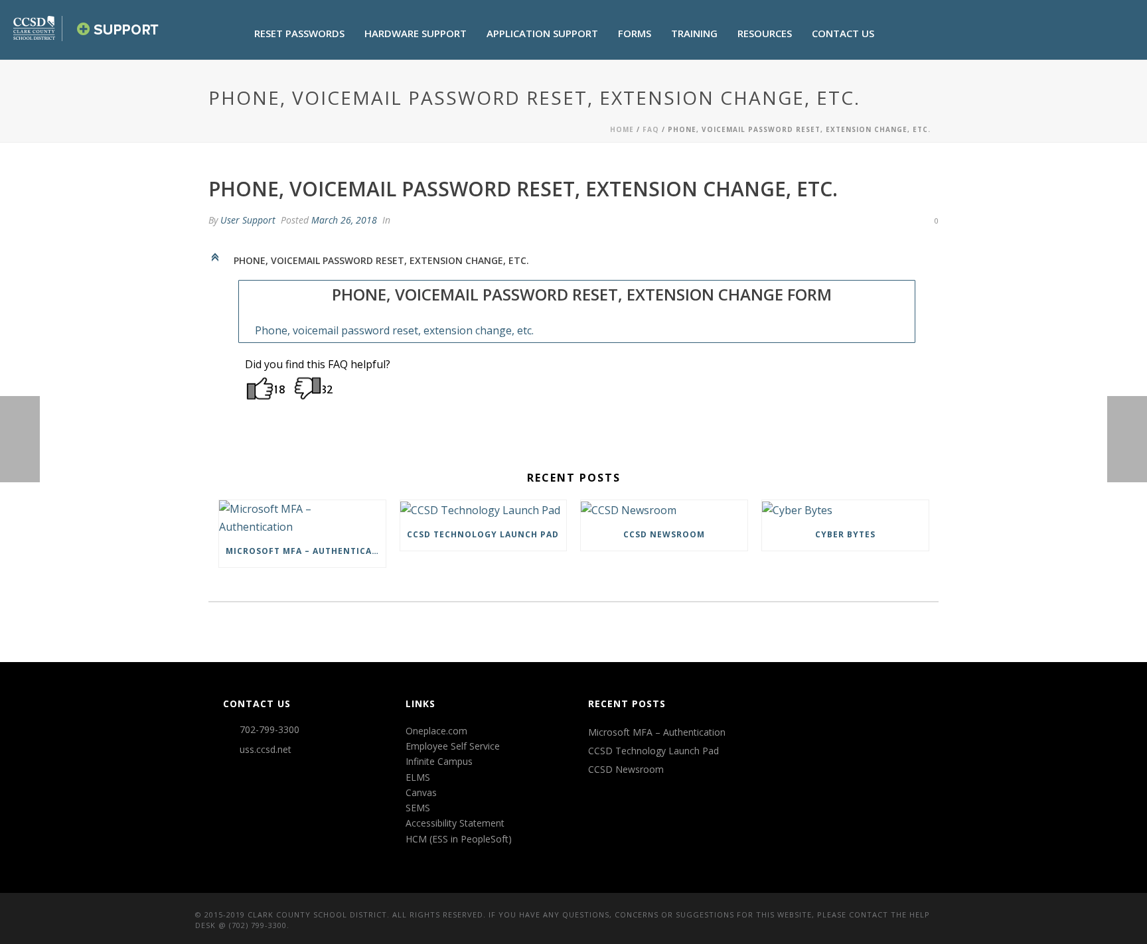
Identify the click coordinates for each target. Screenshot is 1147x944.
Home (622, 129)
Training (694, 33)
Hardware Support (415, 33)
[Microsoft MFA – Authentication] (302, 517)
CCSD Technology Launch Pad (483, 534)
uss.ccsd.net (265, 750)
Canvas (421, 792)
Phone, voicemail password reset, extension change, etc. (394, 330)
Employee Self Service (453, 746)
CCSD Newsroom (664, 534)
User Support (247, 220)
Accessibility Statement (455, 823)
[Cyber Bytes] (845, 509)
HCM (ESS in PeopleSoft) (459, 839)
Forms (634, 33)
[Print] (877, 220)
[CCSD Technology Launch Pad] (483, 509)
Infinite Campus (439, 761)
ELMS (418, 777)
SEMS (418, 807)
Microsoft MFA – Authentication (306, 551)
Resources (764, 33)
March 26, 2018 (344, 220)
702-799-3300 (269, 730)
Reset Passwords (299, 33)
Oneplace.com (436, 730)
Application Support (542, 33)
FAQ (651, 129)
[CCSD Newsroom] (664, 509)
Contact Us (843, 33)
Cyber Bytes (845, 534)
